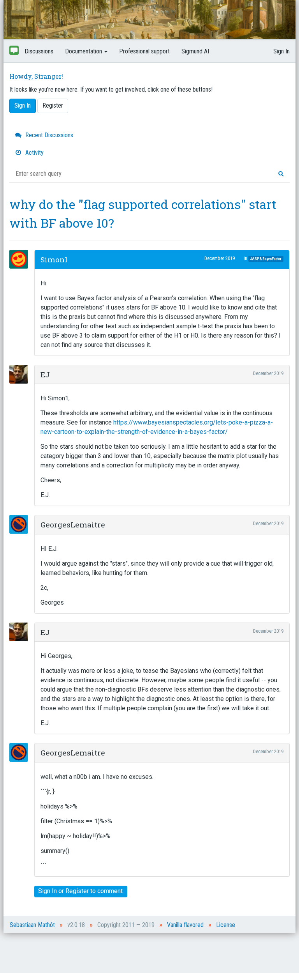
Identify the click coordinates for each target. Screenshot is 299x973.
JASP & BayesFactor (265, 259)
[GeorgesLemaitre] (21, 524)
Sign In (281, 51)
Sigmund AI (195, 51)
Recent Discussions (48, 135)
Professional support (144, 51)
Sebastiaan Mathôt (32, 925)
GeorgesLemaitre (72, 524)
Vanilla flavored (185, 925)
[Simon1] (21, 259)
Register (52, 105)
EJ (45, 374)
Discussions (39, 51)
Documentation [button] (84, 51)
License (225, 925)
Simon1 (54, 259)
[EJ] (21, 374)
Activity (34, 152)
